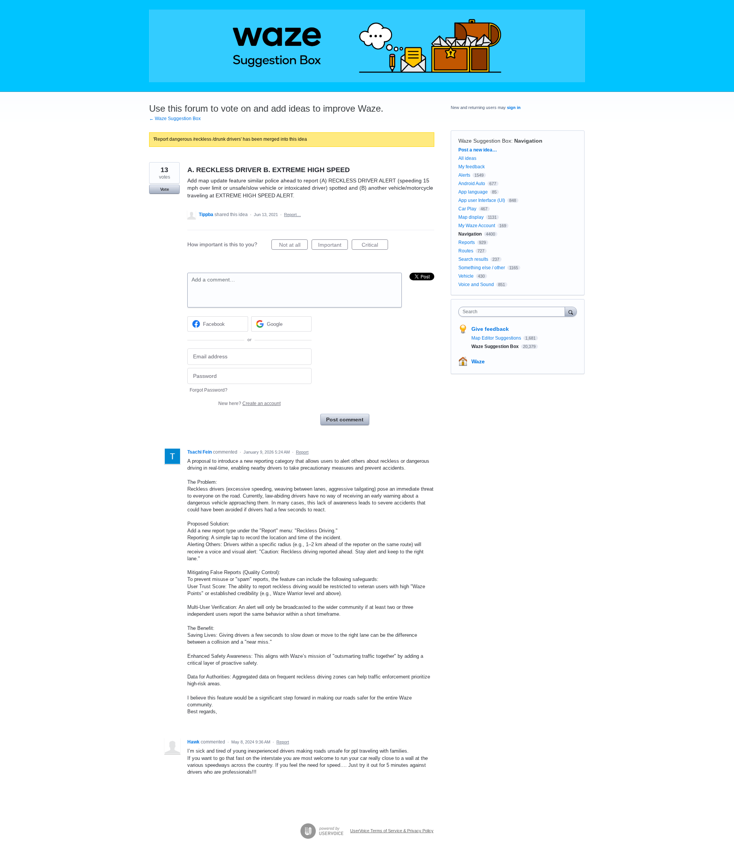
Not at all (293, 246)
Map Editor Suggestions (496, 338)
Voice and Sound (476, 284)
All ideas (467, 158)
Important (333, 246)
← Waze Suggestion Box (175, 118)
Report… (292, 214)
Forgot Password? (208, 390)
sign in (514, 107)
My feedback (471, 166)
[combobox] (513, 311)
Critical (375, 246)
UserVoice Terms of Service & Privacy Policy (392, 830)
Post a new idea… (477, 150)
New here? (249, 403)
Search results (473, 259)
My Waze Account (476, 225)
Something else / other (481, 267)
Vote (164, 189)
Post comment (345, 419)
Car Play (467, 208)
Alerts (464, 175)
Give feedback (490, 329)
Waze (478, 361)
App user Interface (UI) (481, 200)
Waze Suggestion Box (484, 141)
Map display (471, 217)
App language (473, 192)
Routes (465, 251)
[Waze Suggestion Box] (367, 46)
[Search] (571, 311)
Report (302, 452)
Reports (466, 242)
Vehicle (466, 276)
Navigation (528, 141)
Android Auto (471, 183)
